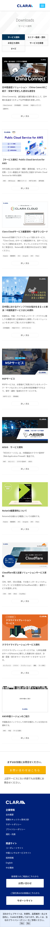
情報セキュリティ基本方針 (17, 819)
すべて (13, 48)
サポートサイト (25, 900)
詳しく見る (25, 116)
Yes (22, 923)
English (9, 862)
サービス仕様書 (36, 42)
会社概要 (10, 814)
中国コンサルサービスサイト (18, 852)
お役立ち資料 (13, 42)
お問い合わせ (25, 883)
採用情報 (10, 857)
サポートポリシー (13, 824)
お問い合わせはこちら (25, 770)
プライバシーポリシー (15, 829)
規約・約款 (11, 834)
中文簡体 (10, 867)
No (28, 923)
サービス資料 (13, 37)
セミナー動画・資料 (36, 37)
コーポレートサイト (14, 847)
